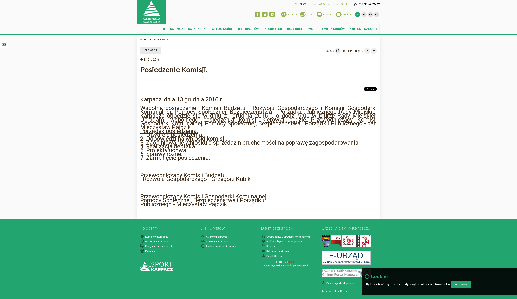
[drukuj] (338, 51)
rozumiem (461, 284)
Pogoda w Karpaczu (157, 241)
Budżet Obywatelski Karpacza (284, 241)
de (370, 14)
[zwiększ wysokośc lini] (329, 4)
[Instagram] (272, 14)
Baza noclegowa (300, 29)
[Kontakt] (326, 240)
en (364, 14)
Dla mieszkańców (331, 29)
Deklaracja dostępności (340, 283)
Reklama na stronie (277, 251)
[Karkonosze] (363, 240)
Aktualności (222, 29)
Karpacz (176, 29)
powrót (151, 50)
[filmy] (265, 14)
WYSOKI (369, 4)
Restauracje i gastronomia (221, 246)
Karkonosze (197, 29)
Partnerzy (151, 251)
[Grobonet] (285, 263)
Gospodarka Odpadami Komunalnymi (288, 236)
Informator (273, 29)
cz (376, 14)
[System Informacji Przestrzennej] (346, 272)
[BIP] (336, 240)
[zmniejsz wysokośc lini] (337, 4)
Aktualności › (160, 39)
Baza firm (271, 246)
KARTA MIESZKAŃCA (363, 29)
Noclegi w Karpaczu (217, 241)
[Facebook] (257, 14)
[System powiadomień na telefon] (349, 240)
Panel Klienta (274, 256)
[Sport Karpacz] (156, 266)
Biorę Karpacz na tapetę (159, 246)
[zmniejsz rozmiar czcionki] (315, 4)
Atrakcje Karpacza (216, 236)
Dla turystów (248, 29)
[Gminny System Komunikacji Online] (346, 257)
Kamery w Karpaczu (156, 236)
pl (358, 14)
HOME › (148, 39)
